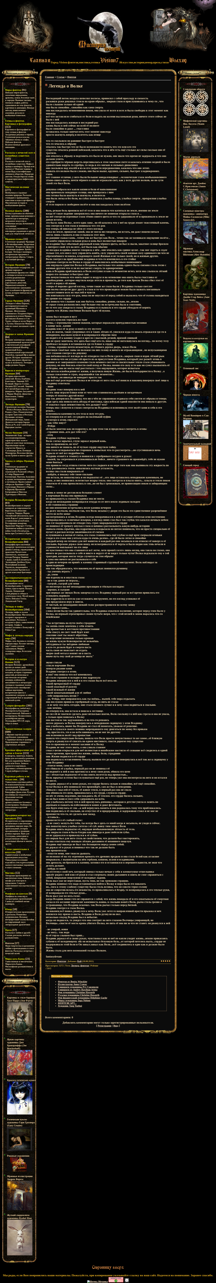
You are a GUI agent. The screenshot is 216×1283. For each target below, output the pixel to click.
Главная (49, 77)
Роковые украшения (18, 1156)
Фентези (9, 943)
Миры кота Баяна (15, 959)
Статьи (60, 77)
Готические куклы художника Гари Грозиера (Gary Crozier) (21, 1122)
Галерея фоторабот (15, 705)
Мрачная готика (14, 239)
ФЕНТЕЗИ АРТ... (67, 1003)
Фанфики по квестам (16, 893)
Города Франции (14, 301)
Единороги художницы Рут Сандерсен (78, 987)
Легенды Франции (15, 404)
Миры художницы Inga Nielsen (74, 1000)
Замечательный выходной (197, 444)
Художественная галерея (18, 729)
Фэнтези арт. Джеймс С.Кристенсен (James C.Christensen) (194, 186)
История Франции (15, 265)
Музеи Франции (13, 432)
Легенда (75, 965)
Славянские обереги (194, 89)
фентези (84, 965)
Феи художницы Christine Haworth (76, 992)
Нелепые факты (13, 211)
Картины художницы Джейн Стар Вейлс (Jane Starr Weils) (196, 297)
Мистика (10, 873)
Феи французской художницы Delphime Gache (82, 998)
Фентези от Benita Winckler (72, 981)
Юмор (8, 909)
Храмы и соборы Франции (19, 461)
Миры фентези (13, 90)
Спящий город (191, 465)
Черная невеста (191, 395)
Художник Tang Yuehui (70, 1006)
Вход (115, 1026)
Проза (8, 930)
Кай (79, 961)
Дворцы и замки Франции (19, 334)
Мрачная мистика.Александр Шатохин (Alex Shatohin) (196, 251)
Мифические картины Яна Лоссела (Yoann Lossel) (195, 124)
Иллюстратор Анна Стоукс (72, 984)
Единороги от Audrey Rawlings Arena (77, 989)
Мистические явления (17, 187)
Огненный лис (191, 368)
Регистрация (104, 1026)
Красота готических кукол (21, 1080)
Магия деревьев (191, 157)
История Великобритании (19, 500)
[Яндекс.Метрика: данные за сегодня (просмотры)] (97, 1281)
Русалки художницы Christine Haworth (78, 995)
